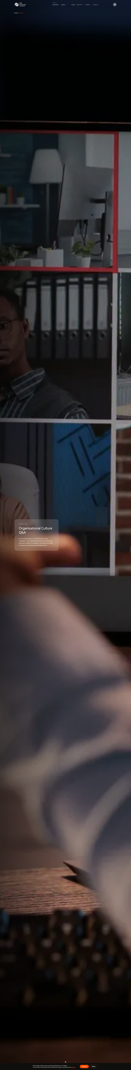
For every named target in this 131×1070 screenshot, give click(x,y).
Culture (21, 13)
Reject (93, 1066)
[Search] (114, 4)
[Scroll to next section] (65, 1062)
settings (73, 1067)
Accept (84, 1066)
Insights (73, 4)
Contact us (95, 4)
